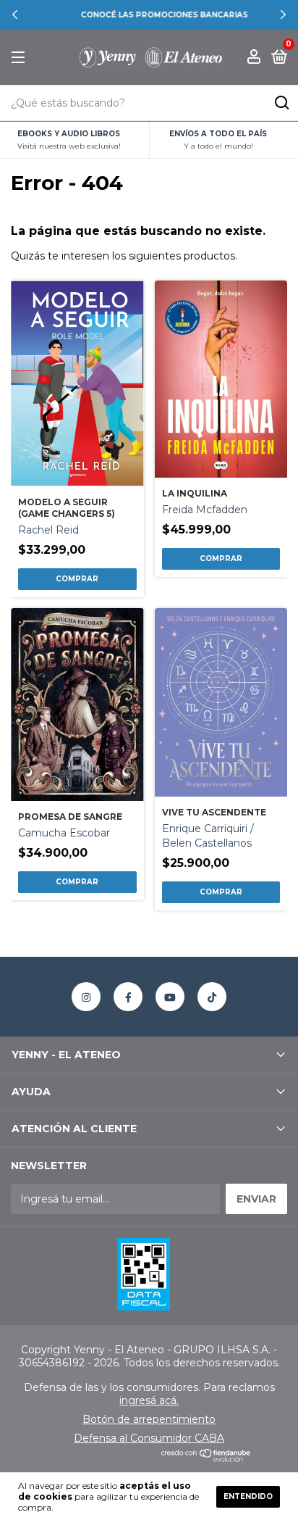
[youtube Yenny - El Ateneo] (170, 996)
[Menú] (20, 57)
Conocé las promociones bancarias (149, 15)
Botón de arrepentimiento (149, 1419)
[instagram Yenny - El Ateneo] (86, 996)
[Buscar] (281, 103)
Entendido (248, 1496)
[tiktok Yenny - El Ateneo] (211, 996)
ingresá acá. (149, 1400)
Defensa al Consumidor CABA (149, 1438)
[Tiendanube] (206, 1458)
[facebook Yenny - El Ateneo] (128, 996)
